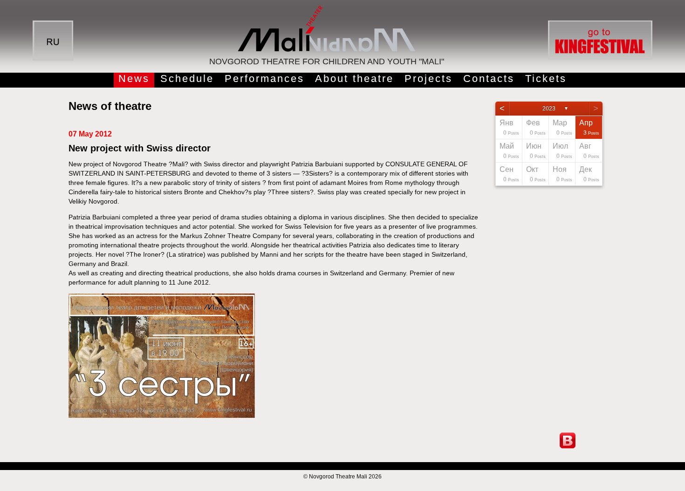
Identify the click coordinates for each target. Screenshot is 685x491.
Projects (428, 78)
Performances (264, 78)
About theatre (354, 78)
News (134, 78)
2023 (548, 108)
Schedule (187, 78)
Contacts (488, 78)
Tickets (546, 78)
